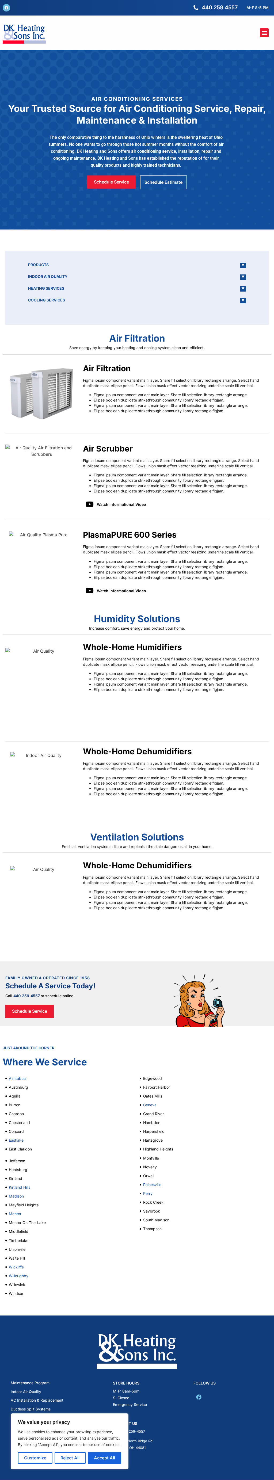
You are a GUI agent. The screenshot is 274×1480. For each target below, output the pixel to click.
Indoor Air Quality (26, 1391)
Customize (35, 1457)
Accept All (104, 1457)
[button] (264, 32)
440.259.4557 (26, 995)
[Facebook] (6, 8)
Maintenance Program (30, 1382)
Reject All (69, 1457)
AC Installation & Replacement (37, 1400)
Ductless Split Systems (31, 1409)
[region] (69, 1441)
